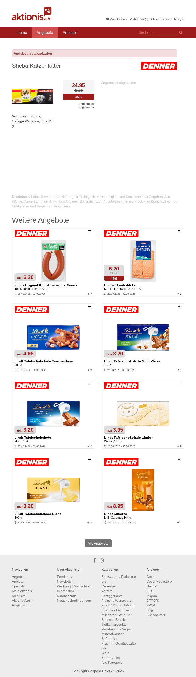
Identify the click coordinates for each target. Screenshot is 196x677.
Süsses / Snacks (114, 619)
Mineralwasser (113, 634)
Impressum (65, 591)
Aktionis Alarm (22, 600)
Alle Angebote (98, 543)
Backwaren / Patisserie (119, 577)
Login (180, 19)
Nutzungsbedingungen (74, 600)
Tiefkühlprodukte (114, 624)
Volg (150, 610)
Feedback (64, 577)
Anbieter (70, 33)
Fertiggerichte (112, 596)
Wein (105, 653)
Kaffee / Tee (111, 658)
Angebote (45, 33)
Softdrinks (109, 639)
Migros (152, 596)
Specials (18, 586)
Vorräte (107, 591)
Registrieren (21, 605)
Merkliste (19, 596)
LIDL (150, 591)
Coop (151, 577)
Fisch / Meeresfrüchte (118, 605)
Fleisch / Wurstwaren (117, 600)
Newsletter (65, 581)
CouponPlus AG (100, 671)
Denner (152, 586)
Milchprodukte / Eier (117, 615)
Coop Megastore (159, 581)
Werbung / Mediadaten (74, 586)
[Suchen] (181, 32)
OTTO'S (153, 600)
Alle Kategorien (113, 662)
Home (22, 33)
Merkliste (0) (140, 19)
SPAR (151, 605)
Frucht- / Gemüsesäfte (119, 643)
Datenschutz (66, 596)
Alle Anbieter (156, 615)
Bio (104, 581)
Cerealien (109, 586)
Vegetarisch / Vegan (117, 629)
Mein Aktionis (118, 19)
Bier (105, 648)
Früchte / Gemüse (115, 610)
